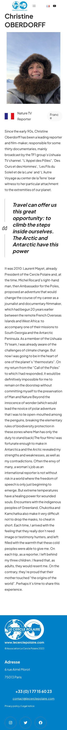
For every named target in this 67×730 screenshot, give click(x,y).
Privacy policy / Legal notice (19, 706)
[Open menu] (34, 6)
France (54, 116)
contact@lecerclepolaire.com (33, 698)
